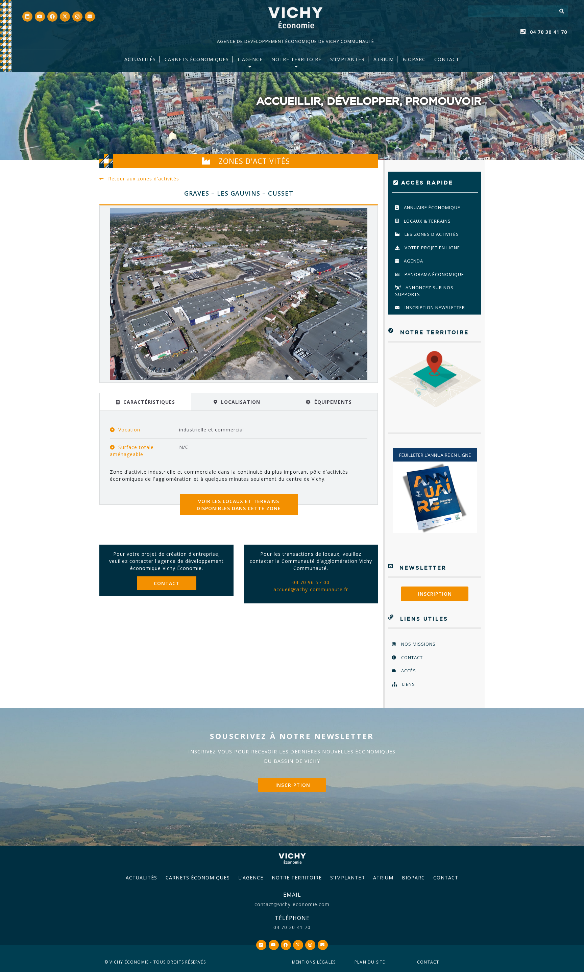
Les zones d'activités (431, 234)
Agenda (413, 261)
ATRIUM (383, 59)
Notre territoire (296, 59)
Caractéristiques (148, 402)
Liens (408, 684)
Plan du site (370, 962)
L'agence (250, 59)
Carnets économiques (197, 59)
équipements (332, 402)
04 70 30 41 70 (548, 32)
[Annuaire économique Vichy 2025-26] (435, 490)
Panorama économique (433, 274)
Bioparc (414, 59)
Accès (408, 671)
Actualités (140, 59)
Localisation (239, 402)
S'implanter (347, 59)
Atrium (383, 877)
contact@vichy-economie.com (292, 904)
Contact (446, 59)
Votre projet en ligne (431, 248)
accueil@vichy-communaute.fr (310, 589)
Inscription (435, 594)
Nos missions (418, 644)
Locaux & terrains (427, 221)
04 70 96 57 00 (311, 582)
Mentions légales (314, 962)
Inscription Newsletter (434, 307)
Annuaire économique (431, 207)
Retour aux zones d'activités (142, 178)
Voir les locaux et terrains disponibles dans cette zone (239, 505)
